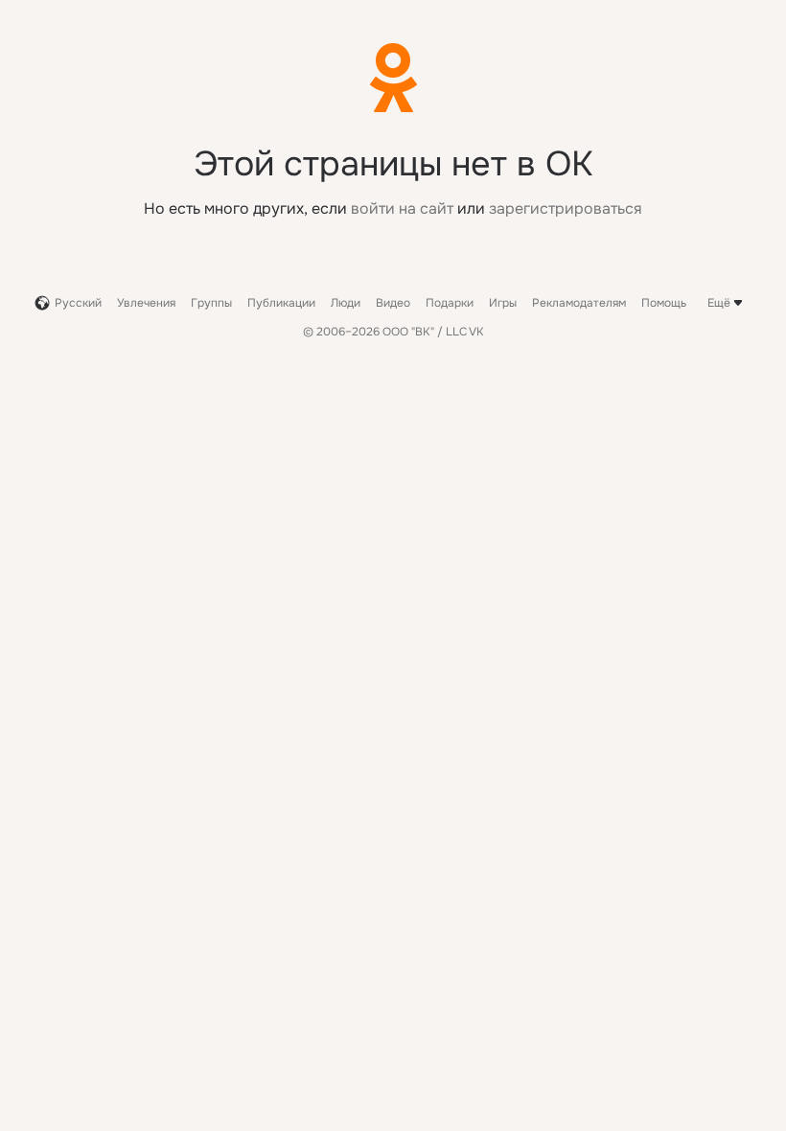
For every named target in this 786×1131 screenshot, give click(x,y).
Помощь (663, 303)
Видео (393, 303)
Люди (345, 303)
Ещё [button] (718, 303)
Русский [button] (78, 303)
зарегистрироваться (565, 208)
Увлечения (146, 303)
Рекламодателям (579, 303)
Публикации (281, 303)
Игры (503, 303)
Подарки (450, 303)
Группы (211, 303)
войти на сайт (402, 208)
